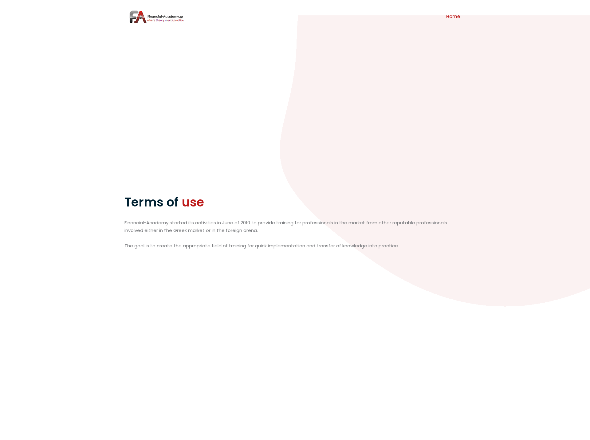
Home (453, 16)
